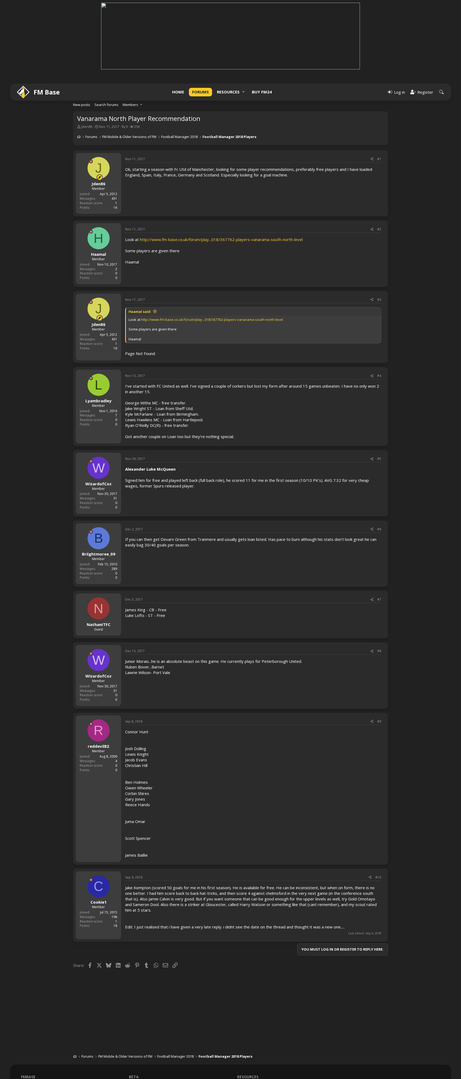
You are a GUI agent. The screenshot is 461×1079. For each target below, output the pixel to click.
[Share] (371, 159)
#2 (379, 229)
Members (130, 104)
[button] (243, 92)
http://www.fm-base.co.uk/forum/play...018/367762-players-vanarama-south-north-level (221, 239)
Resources (228, 91)
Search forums (106, 104)
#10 (378, 877)
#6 (379, 529)
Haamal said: (140, 311)
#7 (379, 599)
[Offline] (91, 161)
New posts (81, 104)
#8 (379, 651)
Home (178, 91)
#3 (379, 299)
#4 (379, 375)
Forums (200, 91)
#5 (379, 458)
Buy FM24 (262, 91)
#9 (379, 721)
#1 (379, 159)
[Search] (441, 92)
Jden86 (86, 126)
